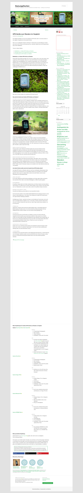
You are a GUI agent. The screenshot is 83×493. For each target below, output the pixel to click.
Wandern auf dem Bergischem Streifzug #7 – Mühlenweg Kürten (63, 73)
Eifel (61, 139)
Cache (67, 138)
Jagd (64, 148)
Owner (66, 153)
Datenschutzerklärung (46, 478)
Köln (65, 149)
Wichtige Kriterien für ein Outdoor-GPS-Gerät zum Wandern (26, 52)
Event (63, 139)
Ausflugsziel (59, 125)
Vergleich (40, 471)
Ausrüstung (30, 470)
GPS (24, 471)
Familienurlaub (60, 141)
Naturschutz (62, 153)
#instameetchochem (60, 124)
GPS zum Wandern (29, 471)
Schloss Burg (63, 154)
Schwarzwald (60, 156)
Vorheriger (15, 29)
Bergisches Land (62, 136)
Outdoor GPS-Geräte (35, 471)
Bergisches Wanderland (61, 138)
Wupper (58, 165)
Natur (58, 153)
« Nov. (59, 115)
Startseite (17, 26)
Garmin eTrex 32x (16, 356)
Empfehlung (19, 471)
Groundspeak (60, 148)
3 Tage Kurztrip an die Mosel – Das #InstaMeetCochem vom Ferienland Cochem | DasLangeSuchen (63, 77)
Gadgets (22, 471)
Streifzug (58, 157)
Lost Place (59, 151)
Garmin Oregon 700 (16, 374)
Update (65, 157)
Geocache (63, 142)
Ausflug (66, 124)
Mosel (63, 151)
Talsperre (62, 158)
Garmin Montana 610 (17, 393)
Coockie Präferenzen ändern (47, 483)
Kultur (66, 148)
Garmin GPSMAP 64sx (17, 412)
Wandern (38, 470)
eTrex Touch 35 (26, 327)
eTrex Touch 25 (19, 327)
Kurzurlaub (62, 149)
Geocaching (61, 144)
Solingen (65, 156)
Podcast (21, 26)
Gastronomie (59, 142)
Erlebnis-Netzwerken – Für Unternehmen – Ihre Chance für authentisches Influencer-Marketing (63, 64)
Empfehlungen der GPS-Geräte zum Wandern (23, 53)
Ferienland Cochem (66, 141)
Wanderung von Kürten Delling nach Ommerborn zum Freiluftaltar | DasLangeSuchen (63, 71)
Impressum (44, 480)
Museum (66, 151)
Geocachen (68, 142)
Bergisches (59, 134)
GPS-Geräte (34, 470)
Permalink (29, 472)
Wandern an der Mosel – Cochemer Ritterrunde (63, 79)
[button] (19, 453)
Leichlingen (68, 149)
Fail (64, 139)
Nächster (47, 29)
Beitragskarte (27, 26)
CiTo (68, 138)
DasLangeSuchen (22, 6)
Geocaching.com (60, 146)
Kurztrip (58, 149)
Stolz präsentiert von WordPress (45, 489)
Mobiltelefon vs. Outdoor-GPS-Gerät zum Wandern (24, 51)
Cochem (58, 139)
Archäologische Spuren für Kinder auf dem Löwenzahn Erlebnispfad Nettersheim (63, 86)
